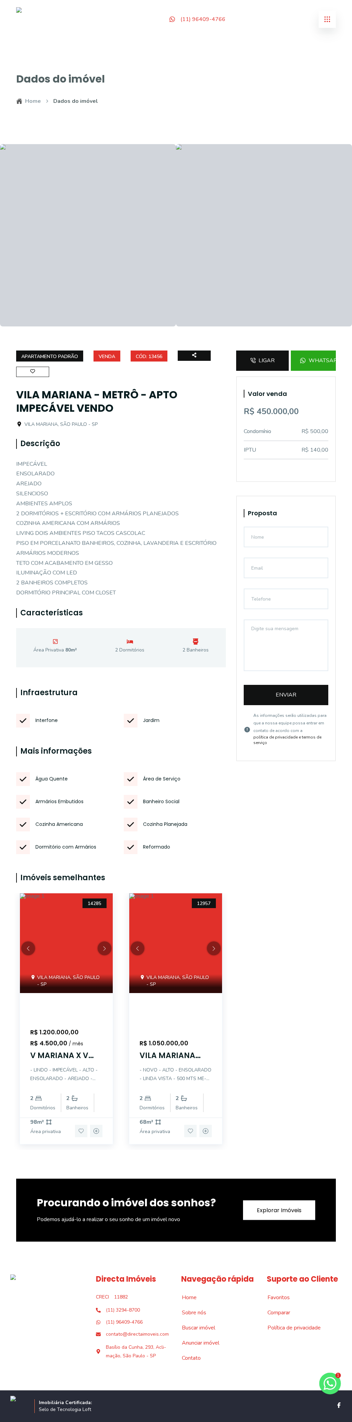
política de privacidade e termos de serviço (287, 739)
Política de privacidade (290, 1328)
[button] (28, 948)
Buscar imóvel (194, 1328)
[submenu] (327, 19)
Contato (187, 1358)
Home (33, 101)
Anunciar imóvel (196, 1343)
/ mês (76, 1043)
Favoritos (275, 1297)
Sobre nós (190, 1312)
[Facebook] (339, 1405)
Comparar (275, 1312)
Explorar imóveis (279, 1210)
